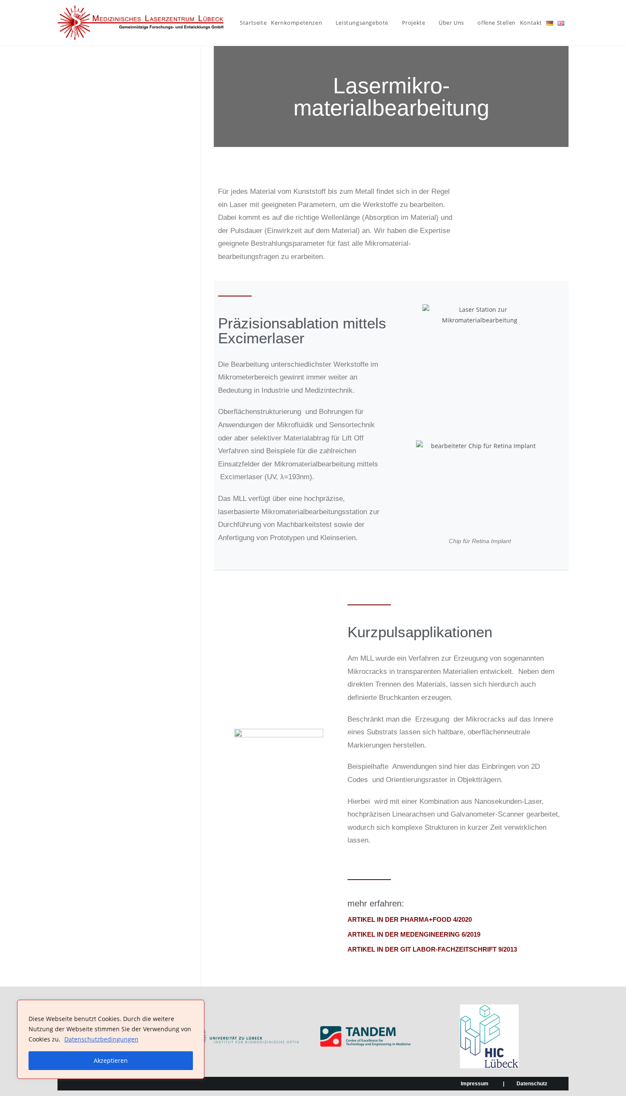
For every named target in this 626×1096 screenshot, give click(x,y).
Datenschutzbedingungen (101, 1039)
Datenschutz (532, 1084)
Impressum (474, 1084)
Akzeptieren (111, 1060)
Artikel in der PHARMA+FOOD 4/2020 (409, 919)
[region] (110, 1039)
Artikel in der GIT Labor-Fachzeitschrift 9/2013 (432, 949)
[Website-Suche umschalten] (570, 23)
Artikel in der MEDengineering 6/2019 (413, 934)
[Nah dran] (195, 1007)
